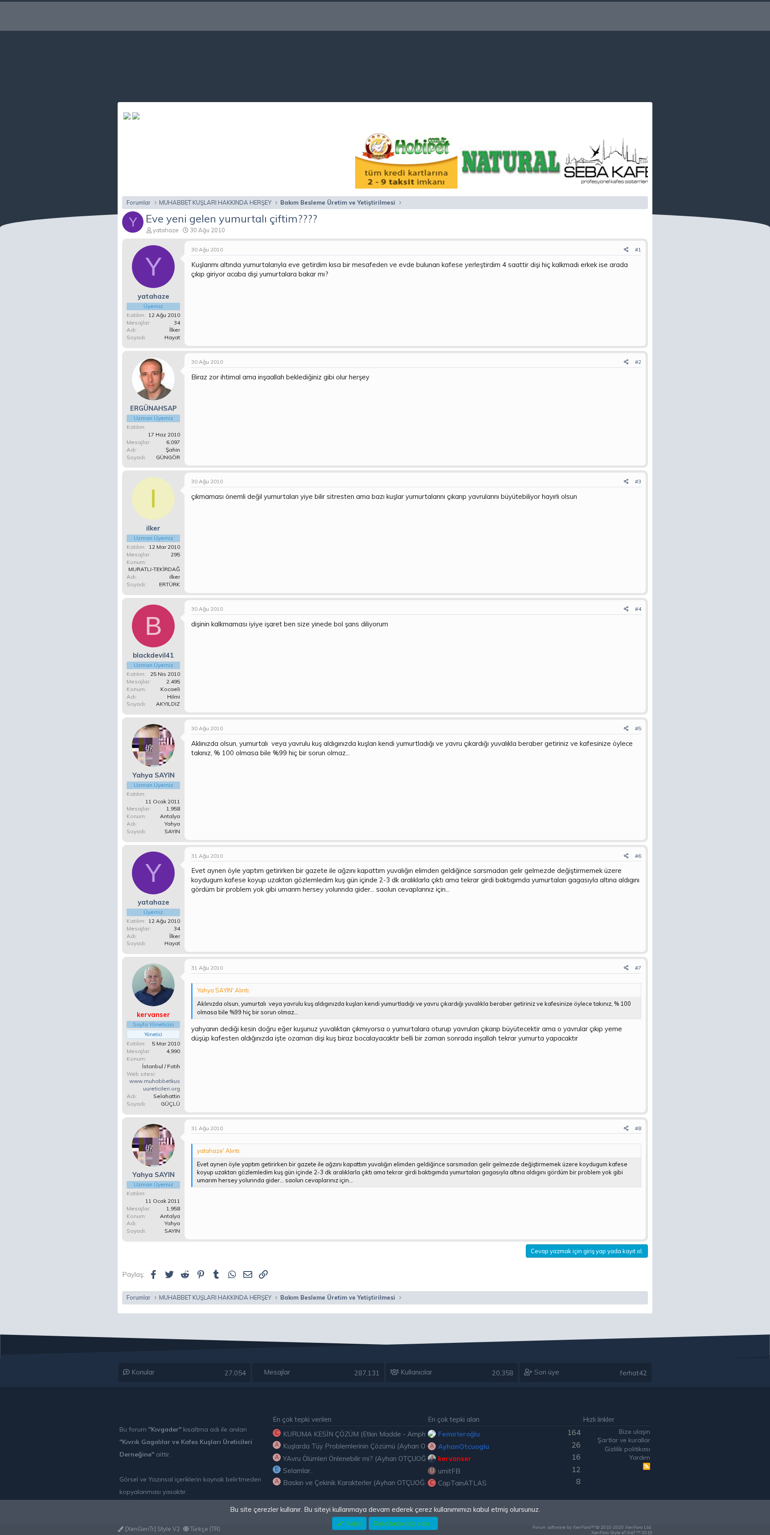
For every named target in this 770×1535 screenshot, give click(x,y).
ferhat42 (633, 1373)
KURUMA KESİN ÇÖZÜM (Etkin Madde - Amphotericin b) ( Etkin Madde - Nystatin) (409, 1434)
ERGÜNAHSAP (153, 408)
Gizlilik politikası (627, 1449)
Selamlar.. (298, 1470)
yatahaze (166, 230)
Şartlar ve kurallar (624, 1440)
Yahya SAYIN (153, 775)
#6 (638, 855)
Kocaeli (170, 689)
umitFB (449, 1471)
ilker (153, 528)
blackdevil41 (153, 655)
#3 (638, 481)
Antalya (170, 816)
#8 (638, 1128)
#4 (638, 608)
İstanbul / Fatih (161, 1066)
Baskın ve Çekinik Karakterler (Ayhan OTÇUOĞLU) (359, 1482)
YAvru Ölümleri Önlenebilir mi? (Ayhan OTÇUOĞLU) (360, 1458)
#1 (638, 249)
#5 (638, 728)
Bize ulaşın (634, 1432)
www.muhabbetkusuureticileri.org (154, 1085)
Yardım (639, 1457)
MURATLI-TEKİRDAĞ (154, 569)
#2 (638, 361)
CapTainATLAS (462, 1483)
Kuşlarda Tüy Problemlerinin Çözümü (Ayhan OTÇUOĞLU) (371, 1446)
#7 (638, 967)
